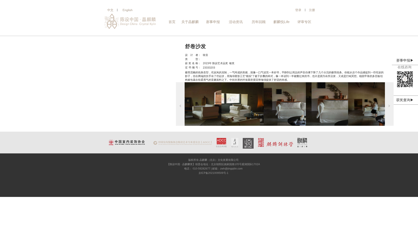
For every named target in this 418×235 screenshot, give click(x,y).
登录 (298, 10)
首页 (172, 22)
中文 (110, 10)
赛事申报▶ (405, 60)
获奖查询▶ (405, 100)
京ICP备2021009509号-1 (213, 173)
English (128, 10)
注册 (312, 10)
